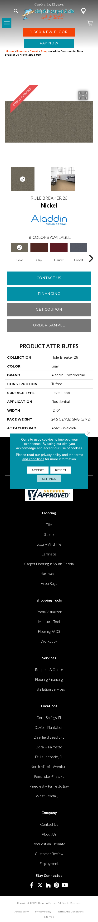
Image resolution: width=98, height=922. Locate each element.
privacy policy (51, 454)
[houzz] (48, 885)
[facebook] (31, 885)
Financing (49, 294)
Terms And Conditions (70, 911)
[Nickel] (19, 247)
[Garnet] (59, 247)
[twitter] (40, 885)
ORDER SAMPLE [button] (49, 325)
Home (10, 51)
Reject (60, 470)
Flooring (21, 51)
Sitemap (49, 916)
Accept (38, 470)
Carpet (34, 51)
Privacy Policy (43, 911)
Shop (44, 51)
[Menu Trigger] (6, 23)
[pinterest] (56, 885)
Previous (7, 176)
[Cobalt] (78, 247)
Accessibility (22, 911)
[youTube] (65, 885)
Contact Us (49, 278)
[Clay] (39, 247)
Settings (49, 478)
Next (90, 176)
